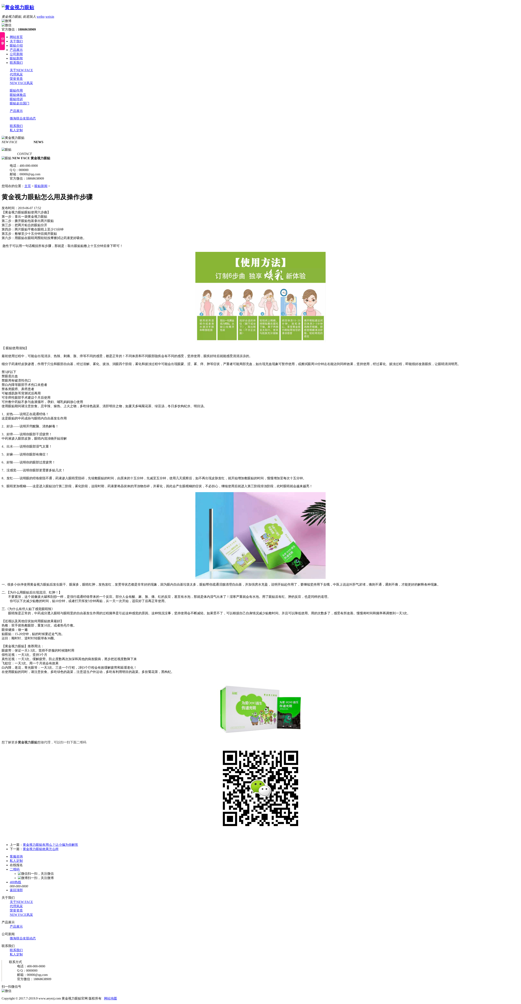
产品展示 (16, 50)
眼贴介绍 (16, 45)
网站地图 (110, 998)
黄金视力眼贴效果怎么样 (41, 849)
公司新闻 (16, 54)
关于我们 (16, 41)
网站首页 (16, 37)
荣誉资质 (16, 78)
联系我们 (16, 62)
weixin (49, 16)
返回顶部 (16, 890)
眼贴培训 (16, 99)
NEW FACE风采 (21, 83)
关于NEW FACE (21, 70)
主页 (27, 186)
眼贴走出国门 (19, 103)
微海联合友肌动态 (23, 118)
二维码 (15, 869)
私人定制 (16, 130)
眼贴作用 (16, 90)
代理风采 (16, 74)
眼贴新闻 (16, 58)
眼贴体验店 (18, 95)
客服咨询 (16, 856)
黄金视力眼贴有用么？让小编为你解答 (50, 844)
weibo (41, 16)
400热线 (15, 882)
